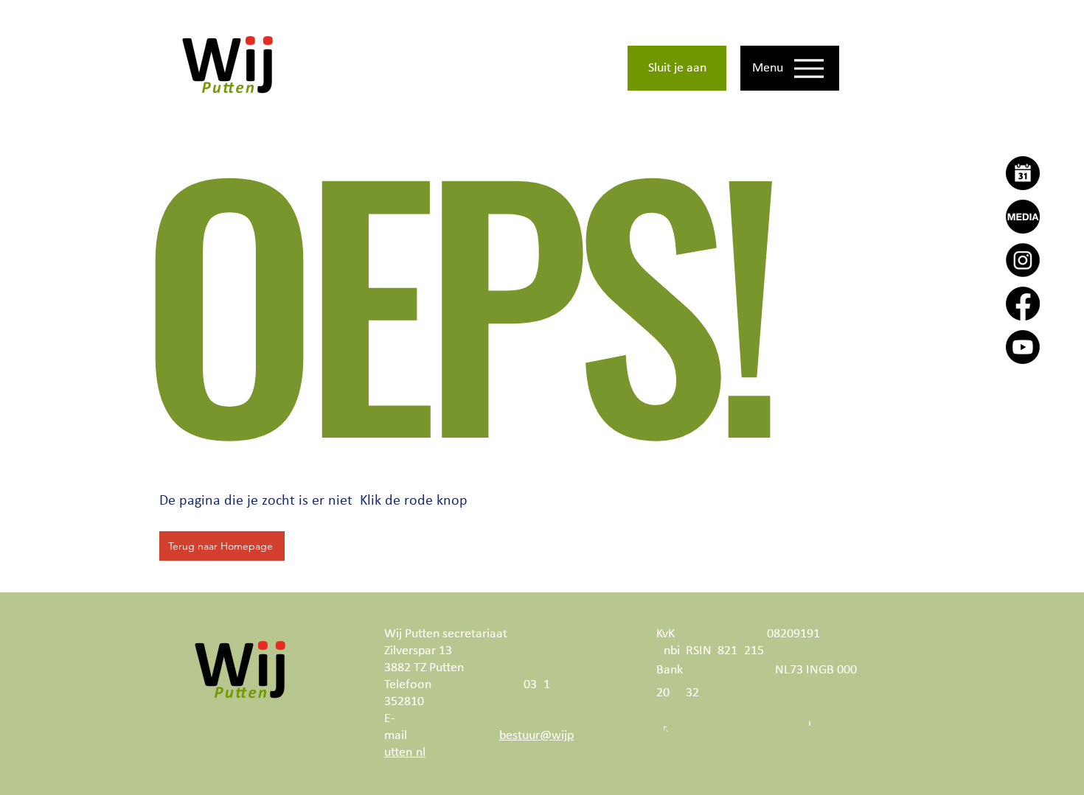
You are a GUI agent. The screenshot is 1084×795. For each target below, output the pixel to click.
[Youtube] (1023, 347)
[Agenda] (1023, 173)
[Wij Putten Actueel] (1023, 217)
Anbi (668, 651)
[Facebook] (1023, 304)
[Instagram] (1023, 260)
